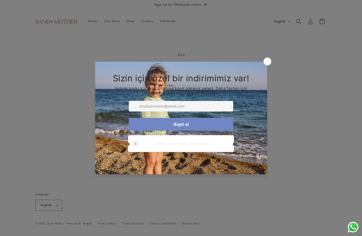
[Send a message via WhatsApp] (353, 227)
